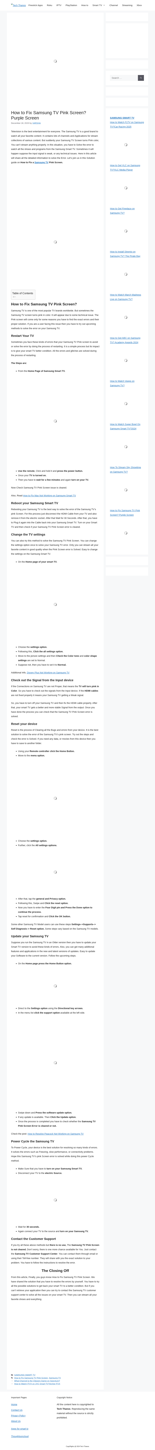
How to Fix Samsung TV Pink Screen (31, 1378)
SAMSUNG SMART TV (24, 1375)
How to (84, 5)
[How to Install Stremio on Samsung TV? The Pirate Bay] (126, 289)
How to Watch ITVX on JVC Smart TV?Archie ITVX (37, 1384)
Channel (113, 5)
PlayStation (71, 5)
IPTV (58, 5)
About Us (16, 1421)
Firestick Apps (35, 5)
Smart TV (97, 5)
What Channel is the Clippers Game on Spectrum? (37, 1381)
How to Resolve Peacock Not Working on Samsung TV (56, 1133)
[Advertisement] (55, 183)
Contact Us (16, 1410)
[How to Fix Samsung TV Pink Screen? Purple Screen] (126, 548)
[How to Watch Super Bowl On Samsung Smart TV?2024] (126, 461)
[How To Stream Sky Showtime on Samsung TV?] (126, 505)
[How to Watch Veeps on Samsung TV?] (126, 418)
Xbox (139, 5)
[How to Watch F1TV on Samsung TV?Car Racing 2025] (126, 159)
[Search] (141, 78)
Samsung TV (41, 162)
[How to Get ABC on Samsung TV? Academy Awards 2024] (126, 375)
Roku (49, 5)
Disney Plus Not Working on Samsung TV (48, 672)
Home (14, 1404)
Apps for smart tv (19, 1428)
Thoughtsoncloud (20, 1436)
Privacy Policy (18, 1415)
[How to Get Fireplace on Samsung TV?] (126, 246)
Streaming (127, 5)
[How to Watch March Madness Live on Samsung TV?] (126, 332)
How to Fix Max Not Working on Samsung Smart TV (49, 495)
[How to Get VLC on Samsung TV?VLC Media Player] (126, 203)
